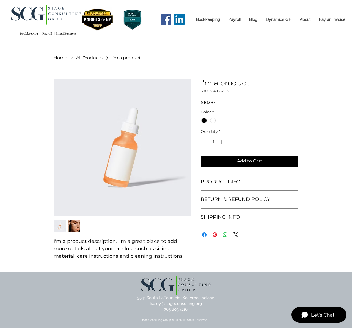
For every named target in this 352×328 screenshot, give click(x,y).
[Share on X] (235, 234)
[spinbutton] (213, 142)
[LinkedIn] (179, 19)
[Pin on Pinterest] (214, 234)
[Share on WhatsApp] (225, 234)
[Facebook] (166, 19)
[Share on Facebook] (204, 234)
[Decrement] (205, 142)
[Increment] (221, 142)
